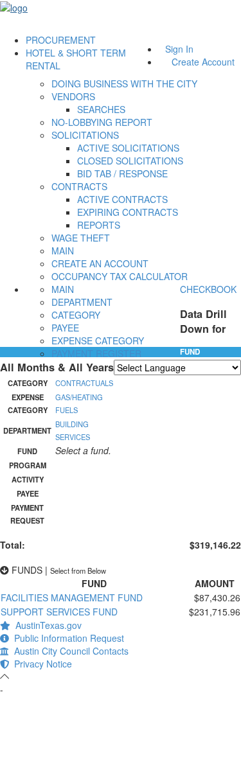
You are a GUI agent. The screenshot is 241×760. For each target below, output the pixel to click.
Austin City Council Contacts (69, 650)
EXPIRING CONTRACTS (127, 212)
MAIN (62, 250)
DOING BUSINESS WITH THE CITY (124, 83)
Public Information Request (66, 638)
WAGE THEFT (80, 237)
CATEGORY (75, 314)
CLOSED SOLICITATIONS (130, 160)
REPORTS (98, 224)
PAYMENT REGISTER (96, 353)
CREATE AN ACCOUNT (99, 263)
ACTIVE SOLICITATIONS (128, 147)
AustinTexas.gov (46, 625)
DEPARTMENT (81, 302)
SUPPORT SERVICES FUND (59, 611)
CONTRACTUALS (84, 383)
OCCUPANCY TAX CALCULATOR (119, 276)
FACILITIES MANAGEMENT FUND (72, 597)
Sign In (179, 48)
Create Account (203, 61)
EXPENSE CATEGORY (97, 340)
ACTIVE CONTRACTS (122, 199)
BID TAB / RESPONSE (122, 173)
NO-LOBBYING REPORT (101, 122)
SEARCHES (101, 109)
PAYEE (65, 327)
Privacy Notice (40, 663)
